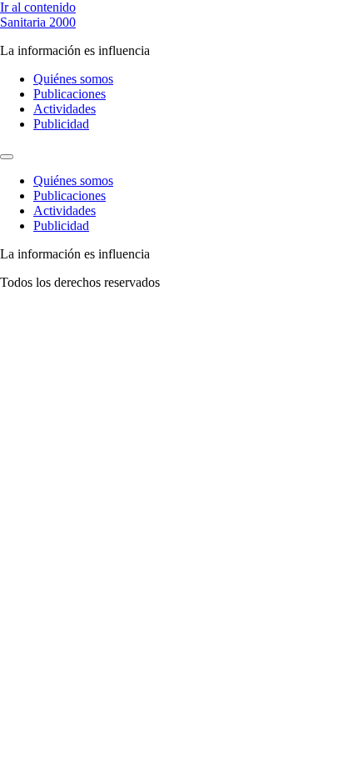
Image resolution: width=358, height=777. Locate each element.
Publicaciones (69, 94)
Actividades (64, 109)
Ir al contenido (38, 7)
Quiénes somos (73, 79)
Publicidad (61, 124)
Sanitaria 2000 (38, 22)
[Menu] (6, 156)
